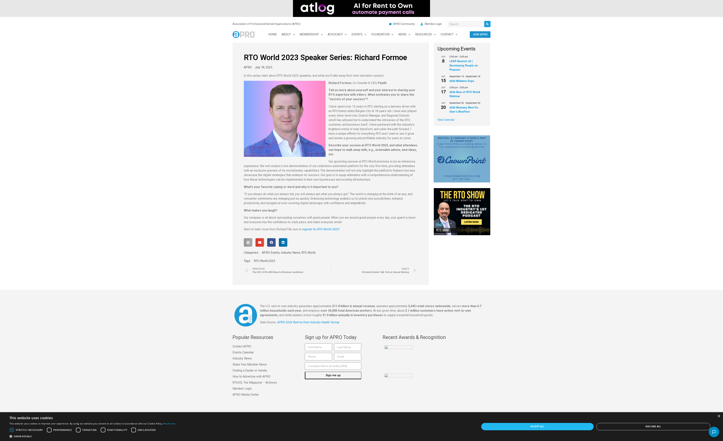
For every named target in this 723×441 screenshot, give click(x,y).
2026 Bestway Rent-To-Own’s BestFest (464, 109)
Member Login (242, 388)
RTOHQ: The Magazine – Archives (255, 382)
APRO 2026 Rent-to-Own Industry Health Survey (308, 322)
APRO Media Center (246, 394)
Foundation (380, 34)
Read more (169, 423)
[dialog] (361, 426)
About (286, 34)
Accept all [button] (537, 426)
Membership (309, 34)
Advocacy (335, 34)
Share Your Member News (250, 364)
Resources (423, 34)
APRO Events (271, 252)
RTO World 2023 (264, 261)
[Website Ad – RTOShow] (462, 211)
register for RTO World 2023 (320, 229)
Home (272, 34)
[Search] (487, 24)
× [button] (718, 416)
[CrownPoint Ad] (462, 158)
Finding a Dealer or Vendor (250, 370)
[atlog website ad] (361, 8)
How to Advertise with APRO (251, 376)
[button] (248, 242)
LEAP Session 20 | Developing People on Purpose (463, 65)
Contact (447, 34)
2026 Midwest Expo (461, 81)
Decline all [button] (653, 426)
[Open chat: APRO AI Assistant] (714, 432)
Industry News (290, 252)
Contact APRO (242, 346)
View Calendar (446, 119)
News (402, 34)
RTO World (308, 252)
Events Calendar (243, 352)
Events (357, 34)
